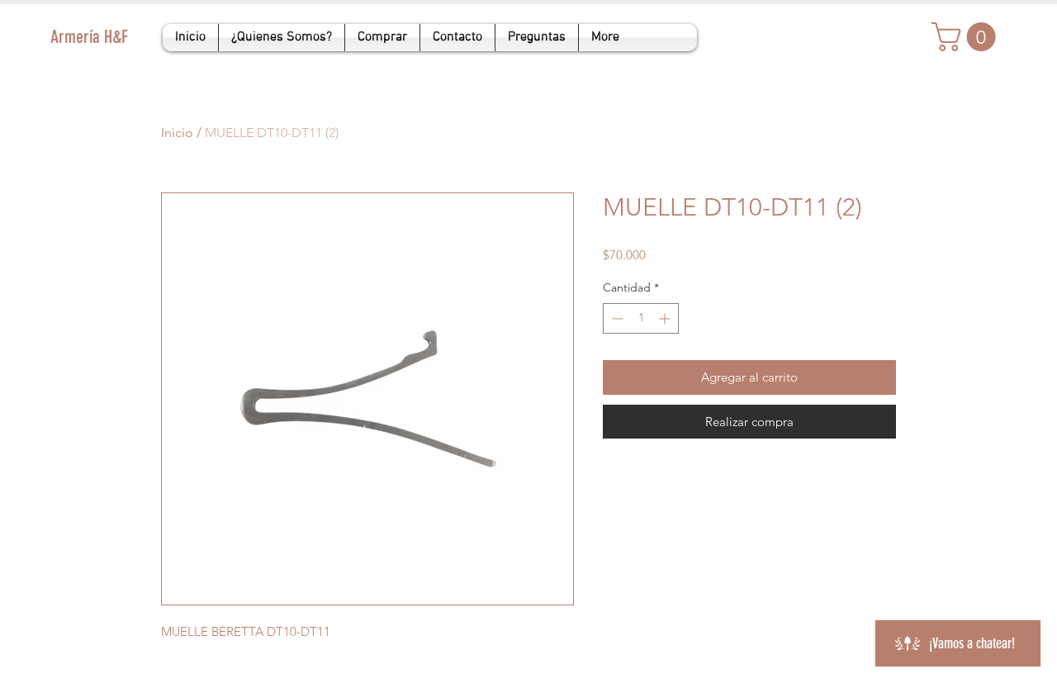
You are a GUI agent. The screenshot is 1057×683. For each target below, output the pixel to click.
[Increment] (666, 318)
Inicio (177, 132)
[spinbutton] (641, 318)
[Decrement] (615, 318)
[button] (966, 36)
